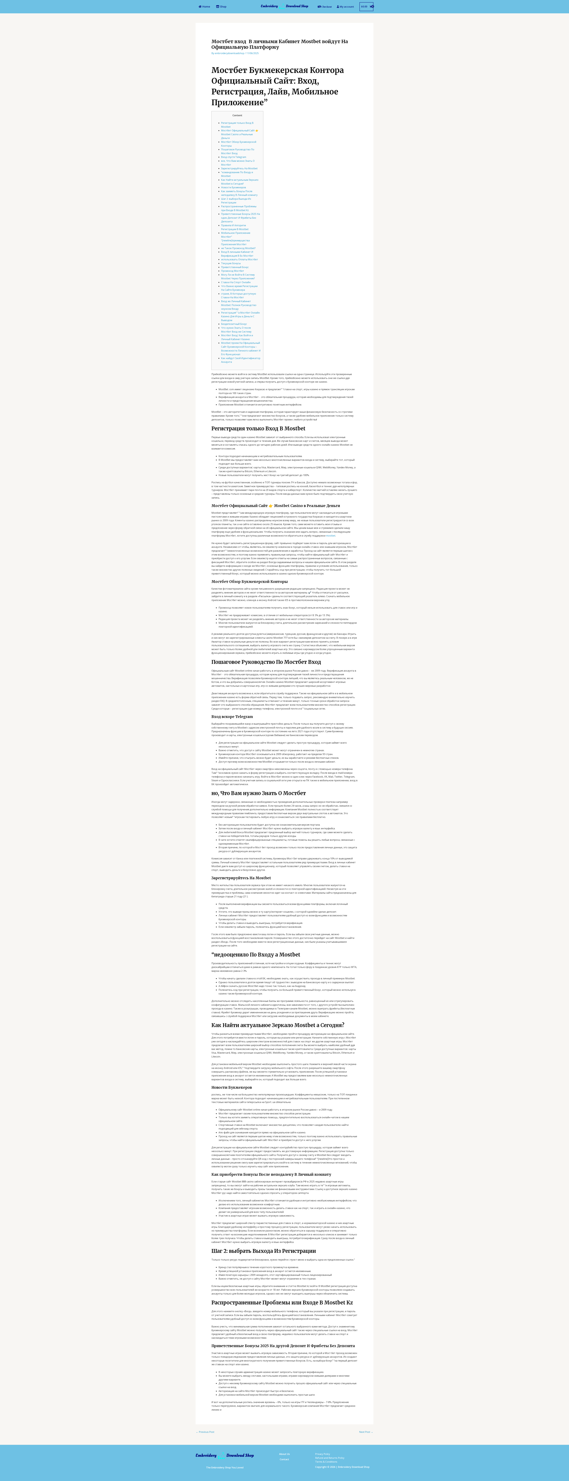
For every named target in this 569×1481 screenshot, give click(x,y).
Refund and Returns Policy (329, 1458)
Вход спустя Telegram (233, 157)
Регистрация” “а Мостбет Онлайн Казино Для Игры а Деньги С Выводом (240, 316)
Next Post (366, 1432)
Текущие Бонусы (231, 263)
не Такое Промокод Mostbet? (238, 248)
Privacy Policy (322, 1454)
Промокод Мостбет (232, 270)
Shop (222, 6)
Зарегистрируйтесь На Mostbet (239, 168)
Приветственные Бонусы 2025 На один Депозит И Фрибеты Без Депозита (240, 217)
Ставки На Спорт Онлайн (236, 282)
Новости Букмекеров (233, 187)
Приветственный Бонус (235, 267)
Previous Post (205, 1432)
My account (346, 6)
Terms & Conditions (326, 1461)
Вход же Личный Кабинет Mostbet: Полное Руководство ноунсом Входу (238, 305)
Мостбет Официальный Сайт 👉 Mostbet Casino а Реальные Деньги (239, 134)
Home (206, 6)
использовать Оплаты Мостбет (239, 259)
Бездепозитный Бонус (234, 324)
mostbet (330, 535)
